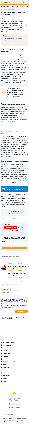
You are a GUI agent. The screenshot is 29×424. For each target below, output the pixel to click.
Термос (5, 378)
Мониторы (10, 263)
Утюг (4, 364)
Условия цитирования (23, 417)
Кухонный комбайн (9, 342)
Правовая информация (21, 418)
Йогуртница (6, 375)
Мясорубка (6, 359)
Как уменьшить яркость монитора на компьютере (17, 274)
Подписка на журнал (5, 417)
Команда (10, 418)
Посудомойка (7, 353)
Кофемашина (7, 345)
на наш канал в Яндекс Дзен (13, 229)
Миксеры (5, 350)
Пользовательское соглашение (10, 421)
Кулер (5, 381)
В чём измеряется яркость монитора (13, 38)
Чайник (5, 372)
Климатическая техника (17, 6)
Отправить (21, 311)
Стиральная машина (9, 361)
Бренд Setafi (4, 418)
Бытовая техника (5, 6)
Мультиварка (7, 348)
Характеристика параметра (11, 40)
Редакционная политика (10, 420)
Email (3, 241)
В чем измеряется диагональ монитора (15, 260)
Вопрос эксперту (19, 420)
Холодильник (7, 367)
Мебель (26, 6)
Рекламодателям (20, 421)
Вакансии (14, 418)
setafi (14, 396)
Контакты (12, 417)
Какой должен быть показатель (12, 42)
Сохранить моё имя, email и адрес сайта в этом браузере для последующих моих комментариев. (13, 306)
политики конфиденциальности (15, 300)
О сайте (16, 417)
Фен (4, 370)
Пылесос (5, 356)
